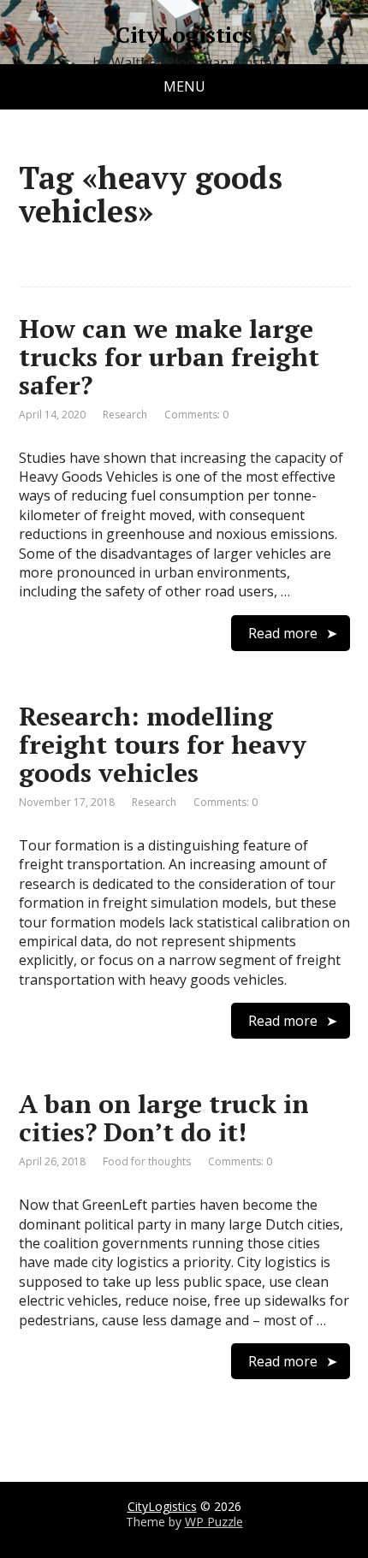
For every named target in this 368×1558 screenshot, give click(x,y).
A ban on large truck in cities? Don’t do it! (164, 1118)
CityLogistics (184, 35)
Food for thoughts (147, 1161)
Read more (283, 633)
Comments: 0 (196, 414)
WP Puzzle (214, 1522)
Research (125, 414)
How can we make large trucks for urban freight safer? (169, 356)
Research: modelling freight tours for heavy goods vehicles (162, 744)
